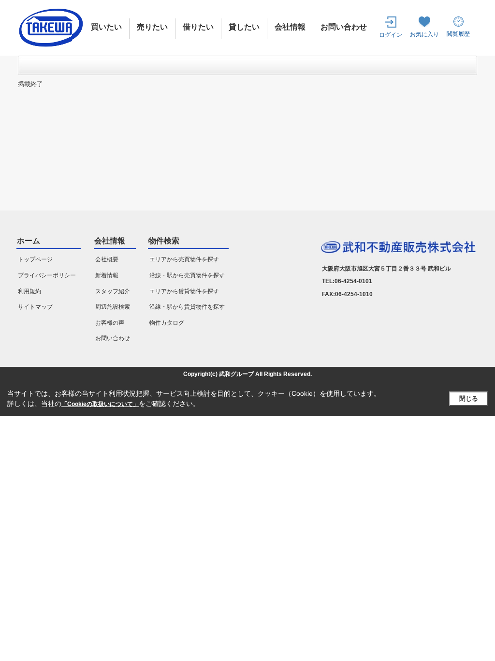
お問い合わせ (343, 27)
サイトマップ (35, 306)
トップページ (35, 259)
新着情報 (106, 275)
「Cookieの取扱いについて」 (100, 404)
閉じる (468, 398)
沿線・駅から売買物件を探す (187, 275)
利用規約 (29, 291)
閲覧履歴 (458, 33)
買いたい (106, 27)
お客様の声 (109, 322)
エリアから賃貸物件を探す (184, 291)
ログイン (390, 34)
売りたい (152, 27)
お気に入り (424, 34)
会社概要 (106, 259)
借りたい (198, 27)
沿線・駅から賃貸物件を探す (187, 306)
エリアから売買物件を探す (184, 259)
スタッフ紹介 (112, 291)
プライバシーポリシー (47, 275)
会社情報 (290, 27)
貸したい (244, 27)
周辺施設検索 (112, 306)
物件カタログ (166, 322)
